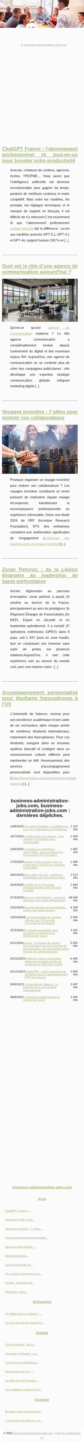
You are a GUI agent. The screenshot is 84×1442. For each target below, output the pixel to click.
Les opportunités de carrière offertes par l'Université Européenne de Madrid (43, 920)
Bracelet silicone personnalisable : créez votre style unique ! (45, 909)
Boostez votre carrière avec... (24, 1411)
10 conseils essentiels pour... (23, 1273)
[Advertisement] (42, 92)
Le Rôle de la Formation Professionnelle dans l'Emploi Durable (42, 887)
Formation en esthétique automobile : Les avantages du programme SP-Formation (43, 852)
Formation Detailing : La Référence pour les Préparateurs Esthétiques (46, 828)
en (42, 1437)
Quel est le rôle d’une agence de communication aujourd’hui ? (40, 268)
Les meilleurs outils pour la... (23, 1389)
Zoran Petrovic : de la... (20, 1344)
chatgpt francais (21, 228)
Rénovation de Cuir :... (19, 1371)
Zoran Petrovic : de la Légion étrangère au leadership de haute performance (40, 575)
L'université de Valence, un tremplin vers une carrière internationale (40, 987)
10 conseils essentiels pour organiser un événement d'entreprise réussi (40, 933)
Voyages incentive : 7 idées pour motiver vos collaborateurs (40, 414)
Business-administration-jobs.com (33, 1433)
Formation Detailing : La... (22, 1353)
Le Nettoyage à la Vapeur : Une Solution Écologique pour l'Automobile (43, 839)
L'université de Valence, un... (23, 1420)
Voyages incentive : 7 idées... (24, 1228)
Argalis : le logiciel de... (20, 1282)
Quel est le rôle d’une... (20, 1219)
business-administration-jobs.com (45, 44)
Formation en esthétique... (22, 1362)
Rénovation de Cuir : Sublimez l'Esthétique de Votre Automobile (44, 876)
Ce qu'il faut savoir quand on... (24, 1322)
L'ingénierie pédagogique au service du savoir (41, 998)
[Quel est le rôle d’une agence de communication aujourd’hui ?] (40, 300)
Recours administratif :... (20, 1246)
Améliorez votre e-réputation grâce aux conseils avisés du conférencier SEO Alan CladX (43, 961)
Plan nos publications (68, 1433)
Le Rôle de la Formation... (22, 1380)
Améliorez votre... (16, 1291)
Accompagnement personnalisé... (26, 1237)
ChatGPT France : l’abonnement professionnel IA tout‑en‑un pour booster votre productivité (40, 154)
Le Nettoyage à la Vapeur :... (23, 1313)
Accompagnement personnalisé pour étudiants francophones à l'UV (40, 698)
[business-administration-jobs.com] (42, 14)
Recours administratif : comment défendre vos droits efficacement (44, 899)
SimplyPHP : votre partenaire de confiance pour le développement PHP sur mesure (46, 974)
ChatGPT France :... (18, 1210)
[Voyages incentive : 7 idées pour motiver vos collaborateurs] (40, 449)
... (66, 240)
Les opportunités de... (19, 1264)
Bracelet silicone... (17, 1255)
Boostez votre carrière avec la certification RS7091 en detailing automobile (44, 864)
